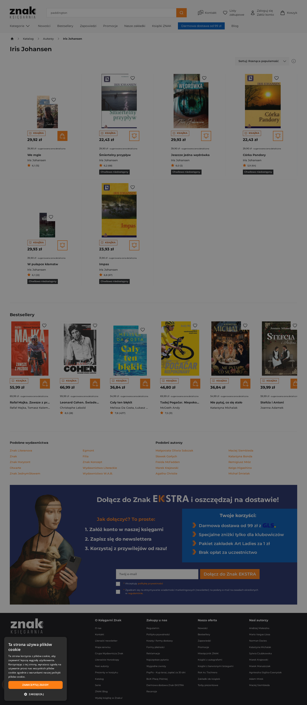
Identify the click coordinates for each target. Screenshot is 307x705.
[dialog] (35, 669)
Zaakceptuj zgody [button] (35, 685)
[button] (35, 694)
